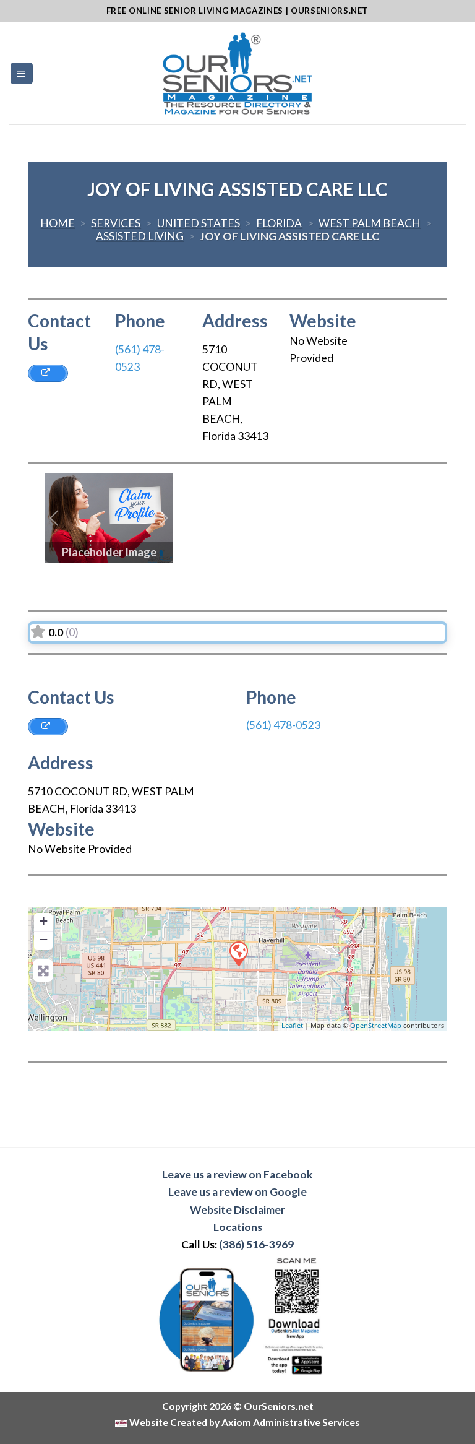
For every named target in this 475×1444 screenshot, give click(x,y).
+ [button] (44, 920)
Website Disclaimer (237, 1209)
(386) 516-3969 (256, 1244)
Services (115, 223)
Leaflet (292, 1025)
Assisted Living (140, 236)
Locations (237, 1227)
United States (198, 223)
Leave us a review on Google (237, 1191)
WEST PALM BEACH (370, 223)
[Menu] (22, 74)
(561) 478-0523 (283, 725)
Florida (279, 223)
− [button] (44, 939)
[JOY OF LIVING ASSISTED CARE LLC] (238, 953)
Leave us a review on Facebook (237, 1174)
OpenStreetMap (375, 1025)
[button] (54, 518)
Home (57, 223)
